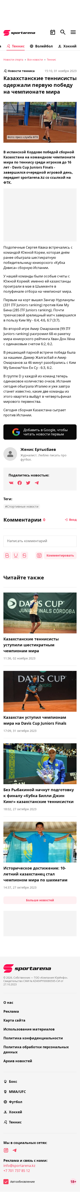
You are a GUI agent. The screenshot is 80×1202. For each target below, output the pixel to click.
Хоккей (70, 46)
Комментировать (60, 555)
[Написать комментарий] (40, 541)
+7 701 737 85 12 (16, 1170)
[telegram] (14, 1150)
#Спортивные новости (21, 506)
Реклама (11, 1011)
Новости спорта (13, 59)
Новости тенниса (21, 71)
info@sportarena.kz (19, 1165)
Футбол (15, 1102)
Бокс (13, 1081)
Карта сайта (14, 1020)
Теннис (18, 46)
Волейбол (44, 46)
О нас (8, 1002)
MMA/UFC (17, 1091)
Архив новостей (17, 1061)
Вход (73, 520)
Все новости (35, 59)
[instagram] (6, 1150)
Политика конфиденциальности (33, 1038)
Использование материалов (29, 1029)
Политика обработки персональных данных (36, 1049)
